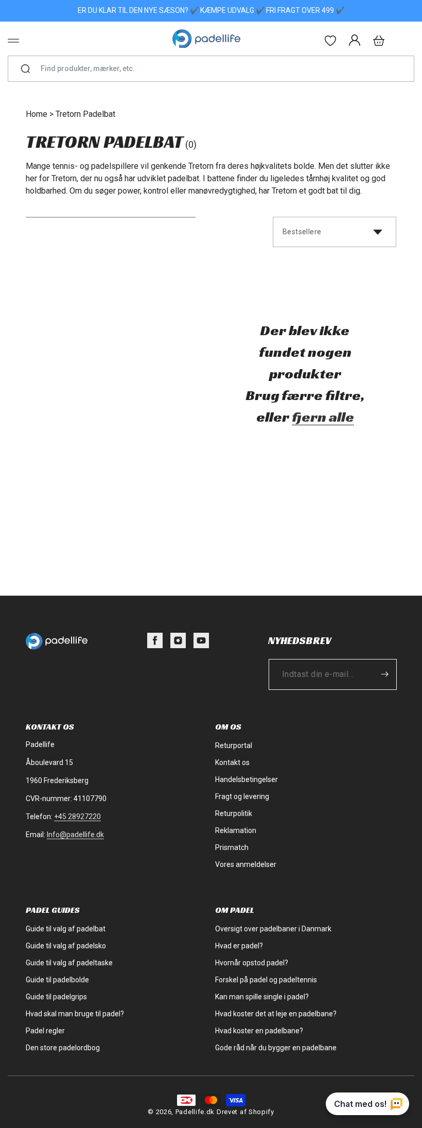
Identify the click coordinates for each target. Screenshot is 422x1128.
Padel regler (45, 1031)
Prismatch (232, 847)
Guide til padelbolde (57, 980)
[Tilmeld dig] (384, 674)
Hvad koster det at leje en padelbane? (276, 1014)
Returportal (233, 745)
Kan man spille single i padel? (262, 997)
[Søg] (25, 69)
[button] (13, 40)
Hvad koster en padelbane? (259, 1031)
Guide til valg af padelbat (66, 929)
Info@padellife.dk (75, 834)
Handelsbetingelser (246, 779)
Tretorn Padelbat (85, 114)
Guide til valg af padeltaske (69, 963)
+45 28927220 (77, 816)
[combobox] (215, 69)
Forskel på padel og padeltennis (266, 980)
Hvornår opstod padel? (251, 963)
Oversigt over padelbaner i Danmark (273, 929)
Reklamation (235, 830)
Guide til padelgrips (56, 997)
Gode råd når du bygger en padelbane (276, 1048)
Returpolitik (233, 813)
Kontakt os (232, 762)
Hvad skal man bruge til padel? (75, 1014)
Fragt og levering (242, 796)
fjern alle (323, 417)
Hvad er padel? (239, 946)
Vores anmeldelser (245, 864)
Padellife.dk (195, 1112)
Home (36, 114)
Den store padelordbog (63, 1048)
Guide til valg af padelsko (66, 946)
